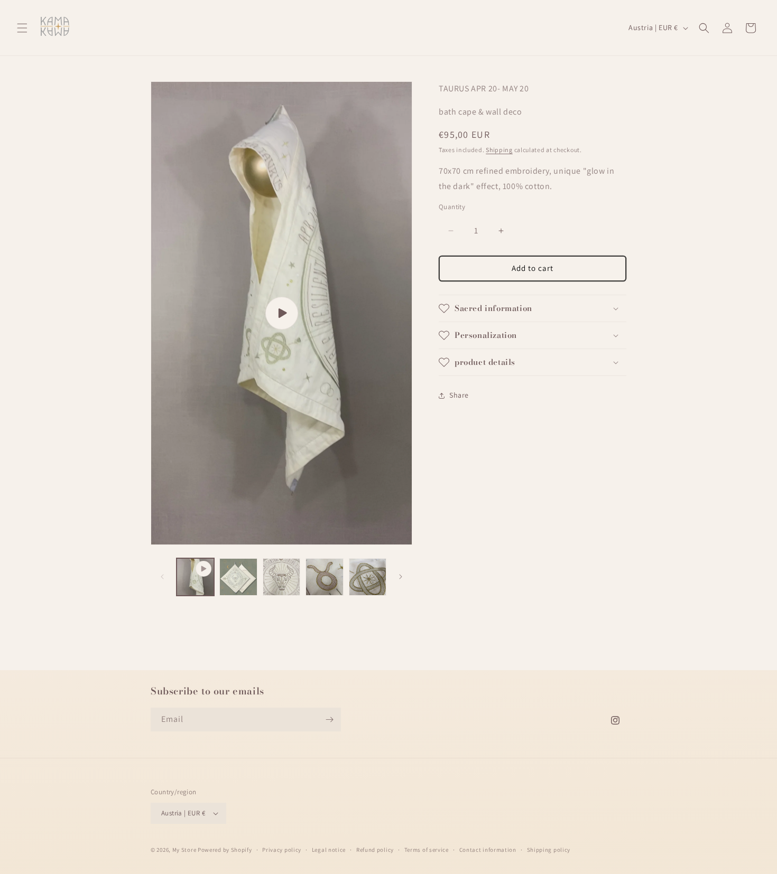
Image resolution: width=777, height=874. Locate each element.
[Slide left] (162, 576)
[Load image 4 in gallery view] (367, 577)
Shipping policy (549, 849)
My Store (184, 849)
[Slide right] (400, 576)
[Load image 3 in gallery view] (324, 577)
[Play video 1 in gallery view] (195, 577)
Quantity (452, 207)
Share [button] (459, 395)
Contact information (487, 849)
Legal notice (329, 849)
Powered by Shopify (225, 849)
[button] (22, 28)
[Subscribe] (329, 719)
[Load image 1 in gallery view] (238, 577)
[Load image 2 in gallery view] (281, 577)
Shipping (499, 150)
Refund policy (375, 849)
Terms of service (426, 849)
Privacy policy (281, 849)
